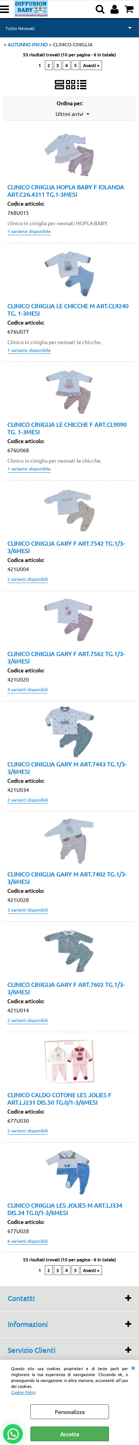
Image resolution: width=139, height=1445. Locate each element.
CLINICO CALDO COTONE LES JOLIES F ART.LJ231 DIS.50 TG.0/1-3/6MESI (59, 1098)
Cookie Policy (23, 1392)
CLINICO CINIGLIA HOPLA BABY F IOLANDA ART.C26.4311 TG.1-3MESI (65, 190)
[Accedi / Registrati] (115, 9)
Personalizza (70, 1411)
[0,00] (130, 9)
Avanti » (91, 65)
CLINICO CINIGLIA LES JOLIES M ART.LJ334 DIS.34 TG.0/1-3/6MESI (64, 1208)
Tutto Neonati (20, 28)
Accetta (69, 1434)
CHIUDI (133, 1367)
